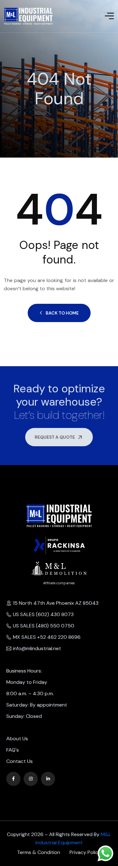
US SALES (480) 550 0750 (43, 625)
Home (4, 112)
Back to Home (62, 313)
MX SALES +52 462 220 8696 (47, 637)
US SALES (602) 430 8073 (43, 614)
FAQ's (12, 750)
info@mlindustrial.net (37, 648)
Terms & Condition (38, 852)
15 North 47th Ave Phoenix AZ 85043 (55, 603)
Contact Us (19, 761)
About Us (17, 738)
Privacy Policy (85, 852)
